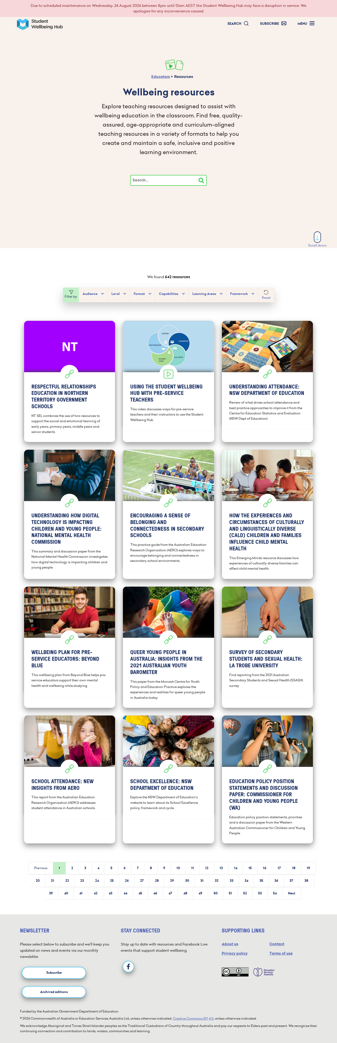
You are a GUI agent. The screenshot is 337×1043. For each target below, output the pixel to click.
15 (250, 868)
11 (192, 868)
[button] (238, 23)
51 (230, 893)
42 (95, 893)
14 (235, 868)
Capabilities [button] (168, 293)
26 (127, 880)
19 (308, 868)
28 (157, 880)
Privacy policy (235, 953)
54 (275, 893)
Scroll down (317, 245)
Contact (276, 944)
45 (140, 893)
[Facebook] (128, 966)
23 (82, 880)
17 (279, 868)
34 (246, 880)
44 (125, 893)
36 (276, 880)
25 (112, 880)
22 (67, 880)
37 (291, 880)
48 (185, 893)
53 (260, 893)
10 (178, 868)
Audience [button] (90, 293)
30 (187, 880)
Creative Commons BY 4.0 (193, 1018)
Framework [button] (239, 293)
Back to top (318, 1025)
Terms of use (281, 953)
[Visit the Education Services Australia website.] (262, 971)
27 (142, 880)
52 (245, 893)
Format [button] (139, 293)
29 (172, 880)
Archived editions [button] (54, 992)
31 (202, 880)
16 (264, 868)
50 (216, 893)
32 (216, 880)
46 (155, 893)
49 (200, 893)
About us (230, 944)
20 (38, 880)
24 (97, 880)
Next (291, 893)
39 (51, 893)
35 (261, 880)
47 (170, 893)
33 (231, 880)
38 (306, 880)
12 (206, 868)
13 (221, 868)
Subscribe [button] (54, 972)
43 (110, 893)
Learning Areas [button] (204, 293)
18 (294, 868)
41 (81, 893)
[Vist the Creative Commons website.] (235, 971)
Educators (160, 76)
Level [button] (115, 293)
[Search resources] (201, 180)
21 (52, 880)
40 (66, 893)
